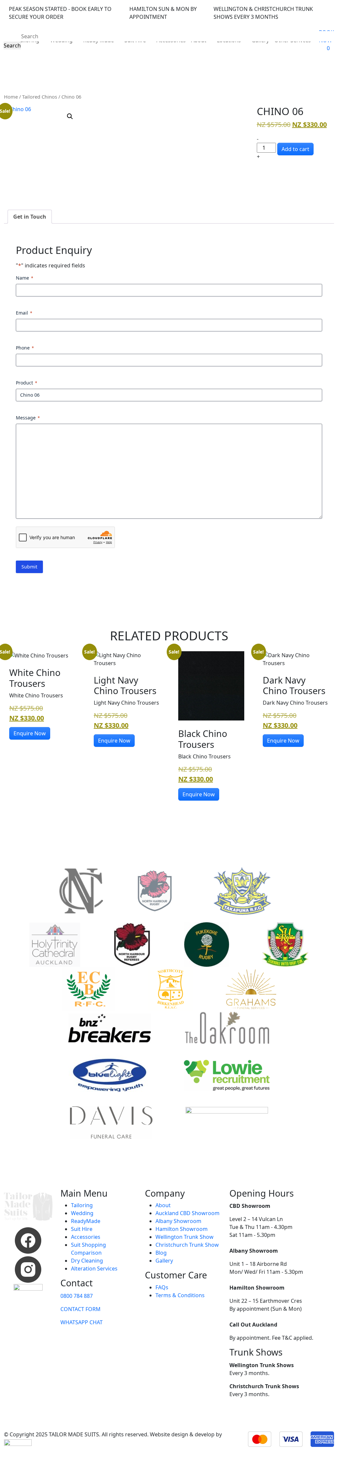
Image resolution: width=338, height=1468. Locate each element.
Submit (29, 567)
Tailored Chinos (39, 96)
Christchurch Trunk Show (187, 1244)
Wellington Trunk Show (184, 1236)
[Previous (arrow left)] (11, 734)
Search (12, 45)
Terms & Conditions (180, 1295)
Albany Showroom (178, 1221)
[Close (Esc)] (316, 7)
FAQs (161, 1287)
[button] (70, 116)
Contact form (80, 1309)
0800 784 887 (76, 1296)
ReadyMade (85, 1221)
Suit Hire (81, 1229)
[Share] (301, 7)
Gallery (164, 1260)
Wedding (82, 1213)
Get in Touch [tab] (29, 216)
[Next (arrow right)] (326, 734)
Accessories (85, 1236)
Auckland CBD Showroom (187, 1213)
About (163, 1205)
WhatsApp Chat (81, 1322)
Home (11, 96)
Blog (161, 1252)
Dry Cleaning (87, 1260)
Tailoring (82, 1205)
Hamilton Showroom (181, 1229)
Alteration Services (94, 1268)
